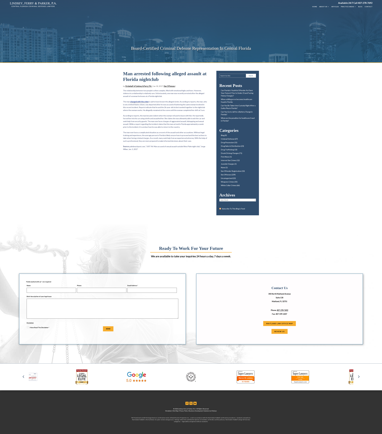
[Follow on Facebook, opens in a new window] (187, 403)
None (223, 167)
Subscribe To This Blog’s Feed (233, 209)
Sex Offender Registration (231, 171)
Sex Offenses (169, 86)
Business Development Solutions (199, 411)
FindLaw (214, 411)
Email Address (132, 285)
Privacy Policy (183, 411)
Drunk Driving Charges (230, 153)
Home (314, 6)
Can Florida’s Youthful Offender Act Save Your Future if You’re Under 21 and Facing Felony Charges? (237, 93)
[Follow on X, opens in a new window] (191, 403)
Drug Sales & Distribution (231, 146)
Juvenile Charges (227, 164)
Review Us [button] (279, 331)
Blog (360, 6)
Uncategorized (226, 178)
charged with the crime (139, 102)
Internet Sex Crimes (228, 160)
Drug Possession (227, 142)
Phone (79, 285)
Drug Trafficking (227, 150)
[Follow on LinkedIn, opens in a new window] (195, 403)
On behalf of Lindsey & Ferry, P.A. (138, 86)
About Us (323, 6)
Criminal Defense (227, 139)
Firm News (225, 157)
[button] (23, 377)
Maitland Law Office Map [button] (279, 323)
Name (29, 285)
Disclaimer (30, 323)
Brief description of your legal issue (39, 296)
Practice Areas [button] (347, 6)
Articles (335, 6)
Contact (368, 6)
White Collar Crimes (228, 185)
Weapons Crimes (227, 182)
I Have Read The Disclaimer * (39, 327)
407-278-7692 (365, 2)
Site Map (175, 411)
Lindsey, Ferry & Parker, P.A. (186, 409)
